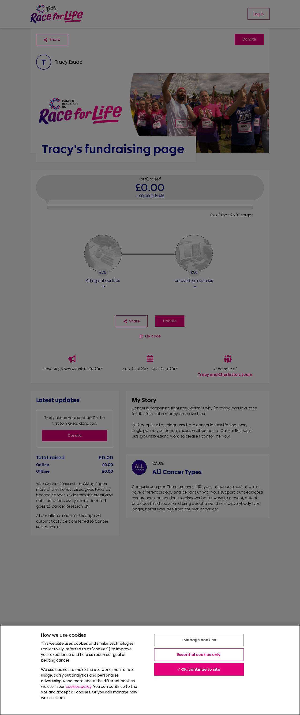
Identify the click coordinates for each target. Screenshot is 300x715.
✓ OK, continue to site (199, 669)
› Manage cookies (199, 640)
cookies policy (79, 686)
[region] (150, 670)
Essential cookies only (199, 654)
